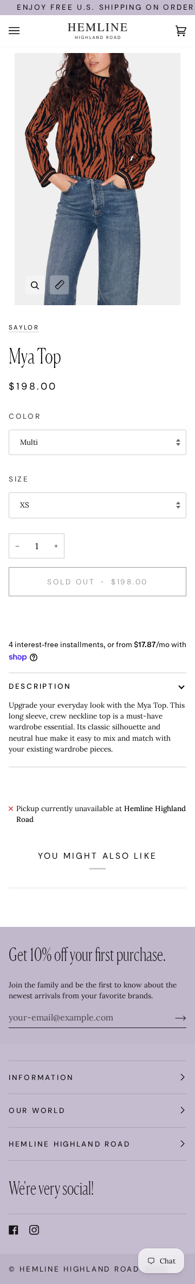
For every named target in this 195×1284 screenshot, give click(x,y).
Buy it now (97, 618)
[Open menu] (25, 31)
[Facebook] (13, 1230)
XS (24, 505)
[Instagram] (34, 1230)
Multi (29, 442)
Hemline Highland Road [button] (69, 1144)
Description (40, 686)
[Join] (172, 1017)
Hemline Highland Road (79, 1269)
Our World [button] (37, 1110)
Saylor (24, 328)
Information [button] (41, 1077)
